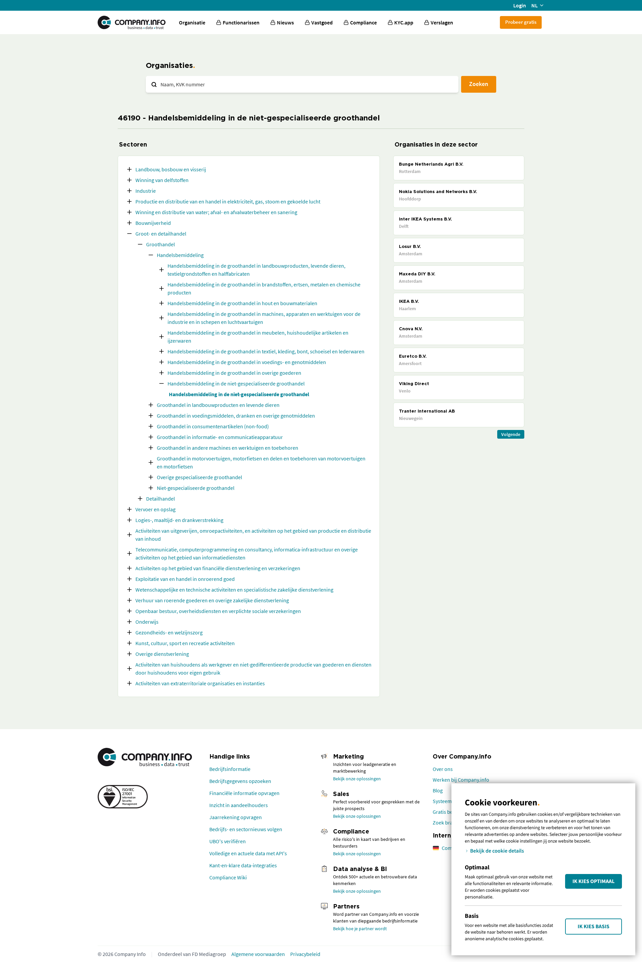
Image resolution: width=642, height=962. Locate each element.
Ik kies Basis (594, 926)
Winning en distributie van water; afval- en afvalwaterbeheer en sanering (216, 212)
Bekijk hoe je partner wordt (360, 929)
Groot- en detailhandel (160, 233)
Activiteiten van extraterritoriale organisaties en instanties (200, 683)
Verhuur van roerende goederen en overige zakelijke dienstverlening (212, 600)
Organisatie (192, 22)
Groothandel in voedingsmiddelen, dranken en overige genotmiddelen (236, 415)
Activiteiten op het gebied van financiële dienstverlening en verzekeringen (217, 568)
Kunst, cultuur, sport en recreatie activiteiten (185, 643)
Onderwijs (146, 621)
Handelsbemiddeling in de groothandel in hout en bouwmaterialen (242, 303)
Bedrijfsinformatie (229, 769)
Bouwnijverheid (153, 223)
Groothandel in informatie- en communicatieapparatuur (220, 437)
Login (519, 5)
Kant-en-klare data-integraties (243, 865)
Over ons (443, 769)
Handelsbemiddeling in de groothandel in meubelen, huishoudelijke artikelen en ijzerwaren (258, 336)
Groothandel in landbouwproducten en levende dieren (218, 405)
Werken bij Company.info (461, 779)
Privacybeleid (305, 954)
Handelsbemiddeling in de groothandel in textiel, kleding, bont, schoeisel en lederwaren (266, 351)
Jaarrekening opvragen (235, 817)
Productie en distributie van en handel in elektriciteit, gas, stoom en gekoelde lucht (227, 201)
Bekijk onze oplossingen (357, 779)
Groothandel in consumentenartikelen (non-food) (213, 426)
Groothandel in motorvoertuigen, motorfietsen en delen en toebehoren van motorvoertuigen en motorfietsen (261, 462)
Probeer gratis (520, 22)
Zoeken (478, 84)
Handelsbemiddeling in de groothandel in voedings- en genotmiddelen (247, 362)
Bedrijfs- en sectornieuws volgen (245, 829)
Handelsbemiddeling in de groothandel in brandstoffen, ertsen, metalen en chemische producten (264, 288)
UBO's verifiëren (227, 841)
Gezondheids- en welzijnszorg (169, 632)
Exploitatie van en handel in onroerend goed (185, 579)
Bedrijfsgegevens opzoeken (240, 781)
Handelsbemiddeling (180, 255)
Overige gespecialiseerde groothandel (199, 477)
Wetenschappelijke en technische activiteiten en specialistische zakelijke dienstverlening (234, 589)
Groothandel (160, 244)
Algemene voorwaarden (258, 954)
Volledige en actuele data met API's (248, 853)
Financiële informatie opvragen (244, 793)
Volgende (510, 434)
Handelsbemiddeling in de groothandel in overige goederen (234, 372)
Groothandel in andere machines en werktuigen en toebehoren (227, 447)
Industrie (145, 190)
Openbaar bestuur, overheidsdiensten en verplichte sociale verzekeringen (218, 611)
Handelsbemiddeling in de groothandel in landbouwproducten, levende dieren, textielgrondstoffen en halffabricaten (256, 269)
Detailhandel (160, 498)
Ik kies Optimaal (593, 881)
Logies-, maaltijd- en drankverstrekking (179, 520)
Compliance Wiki (228, 877)
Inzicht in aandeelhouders (238, 805)
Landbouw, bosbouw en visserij (170, 169)
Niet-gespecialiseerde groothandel (195, 488)
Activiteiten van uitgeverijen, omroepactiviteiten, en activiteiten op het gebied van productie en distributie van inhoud (253, 534)
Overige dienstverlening (162, 653)
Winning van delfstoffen (162, 180)
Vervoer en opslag (155, 509)
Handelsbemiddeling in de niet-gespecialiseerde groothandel (236, 383)
